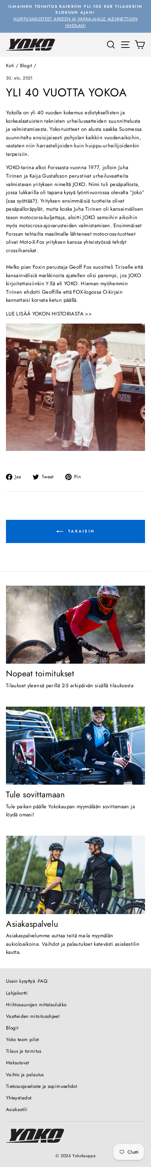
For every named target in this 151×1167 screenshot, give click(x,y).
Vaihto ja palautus (25, 1074)
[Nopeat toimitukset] (75, 625)
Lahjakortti (17, 992)
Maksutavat (17, 1062)
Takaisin (80, 531)
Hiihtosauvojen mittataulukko (36, 1004)
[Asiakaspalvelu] (75, 875)
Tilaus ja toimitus (23, 1050)
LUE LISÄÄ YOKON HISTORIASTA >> (49, 314)
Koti (10, 65)
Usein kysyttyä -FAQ (26, 980)
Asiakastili (16, 1109)
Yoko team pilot (22, 1039)
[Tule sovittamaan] (75, 746)
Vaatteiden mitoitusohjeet (32, 1016)
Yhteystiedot (18, 1097)
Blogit (26, 65)
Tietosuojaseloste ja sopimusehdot (41, 1086)
